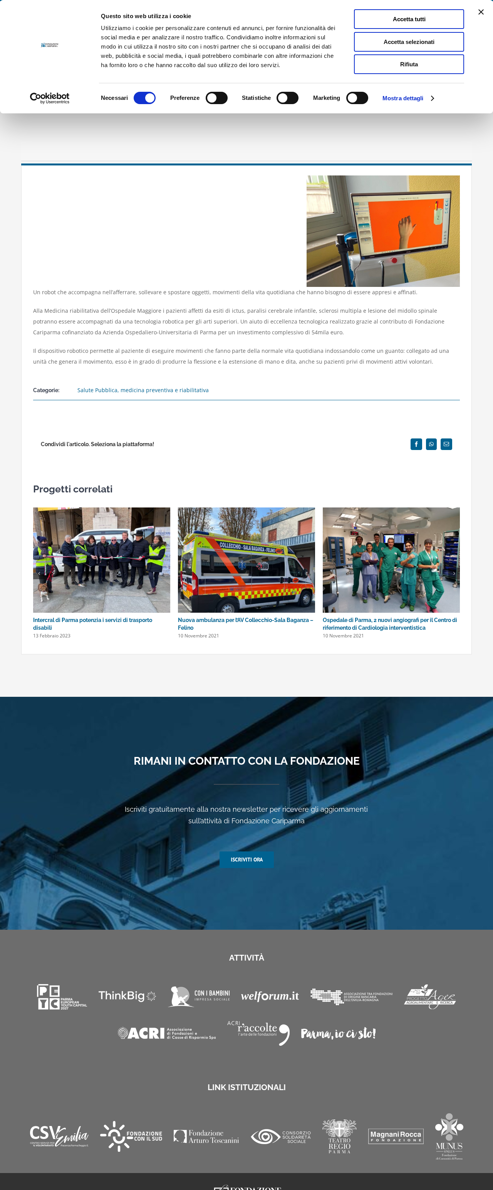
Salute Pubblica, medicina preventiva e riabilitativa (143, 390)
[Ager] (430, 997)
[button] (39, 573)
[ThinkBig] (127, 996)
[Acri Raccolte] (258, 1033)
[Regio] (339, 1136)
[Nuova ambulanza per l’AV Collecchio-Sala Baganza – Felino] (246, 511)
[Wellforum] (270, 997)
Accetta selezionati (409, 42)
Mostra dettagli (403, 98)
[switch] (217, 98)
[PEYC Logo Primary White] (62, 996)
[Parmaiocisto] (338, 1033)
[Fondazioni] (351, 997)
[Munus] (449, 1136)
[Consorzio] (281, 1136)
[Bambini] (198, 997)
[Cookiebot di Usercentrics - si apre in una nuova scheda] (50, 98)
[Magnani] (395, 1136)
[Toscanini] (206, 1136)
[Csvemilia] (59, 1136)
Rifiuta (409, 64)
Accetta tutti (409, 19)
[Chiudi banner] (481, 12)
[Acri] (166, 1033)
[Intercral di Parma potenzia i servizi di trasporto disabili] (101, 511)
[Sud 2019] (131, 1136)
